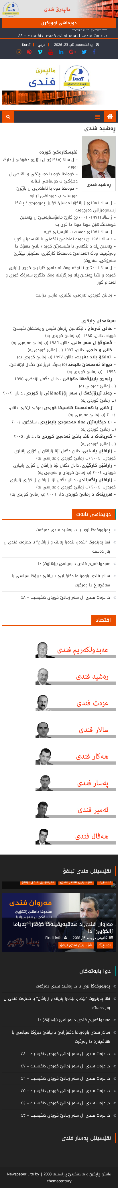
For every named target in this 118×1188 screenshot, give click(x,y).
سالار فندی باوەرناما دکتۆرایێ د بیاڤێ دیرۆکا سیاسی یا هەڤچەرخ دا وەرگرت (61, 580)
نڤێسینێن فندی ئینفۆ (87, 871)
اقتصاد (103, 620)
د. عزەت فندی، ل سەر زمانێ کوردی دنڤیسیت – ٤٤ (65, 1103)
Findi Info (53, 937)
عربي (41, 45)
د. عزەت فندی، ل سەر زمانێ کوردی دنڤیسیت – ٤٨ (62, 34)
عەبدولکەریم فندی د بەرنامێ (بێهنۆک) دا (74, 564)
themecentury (59, 1181)
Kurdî (26, 45)
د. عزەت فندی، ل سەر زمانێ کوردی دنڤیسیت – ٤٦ (65, 1078)
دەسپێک (105, 882)
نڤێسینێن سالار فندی (76, 882)
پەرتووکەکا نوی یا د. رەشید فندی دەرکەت (73, 530)
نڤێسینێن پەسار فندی (86, 1138)
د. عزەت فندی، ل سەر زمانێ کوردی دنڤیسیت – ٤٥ (65, 1091)
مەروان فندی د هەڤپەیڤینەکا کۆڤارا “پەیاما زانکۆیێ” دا (63, 927)
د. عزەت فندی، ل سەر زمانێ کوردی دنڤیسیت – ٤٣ (65, 1115)
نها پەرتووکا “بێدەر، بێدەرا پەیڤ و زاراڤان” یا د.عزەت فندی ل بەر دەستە (57, 546)
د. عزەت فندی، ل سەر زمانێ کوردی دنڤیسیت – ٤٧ (65, 1066)
